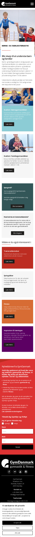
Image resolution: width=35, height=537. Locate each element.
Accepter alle (17, 523)
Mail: (4, 437)
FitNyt (15, 423)
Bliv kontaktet (17, 206)
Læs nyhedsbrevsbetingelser (12, 411)
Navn (4, 427)
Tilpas (17, 528)
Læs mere (9, 124)
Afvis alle (17, 533)
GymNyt (6, 423)
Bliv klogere (17, 233)
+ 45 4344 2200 (17, 492)
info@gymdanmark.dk (17, 495)
